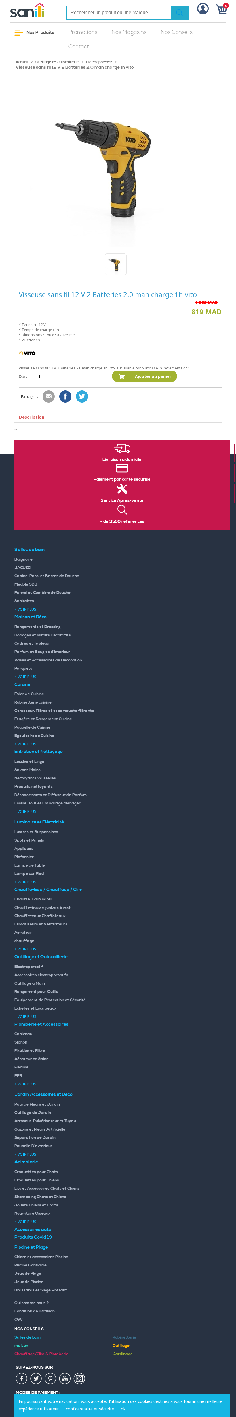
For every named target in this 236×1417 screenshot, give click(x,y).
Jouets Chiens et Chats (36, 1205)
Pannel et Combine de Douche (42, 592)
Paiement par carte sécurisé (122, 479)
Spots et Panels (29, 840)
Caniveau (23, 1034)
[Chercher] (180, 13)
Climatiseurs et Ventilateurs (40, 924)
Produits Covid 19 (33, 1237)
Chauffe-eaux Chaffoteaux (40, 916)
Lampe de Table (29, 865)
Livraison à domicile (122, 459)
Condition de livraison (34, 1311)
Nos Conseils (177, 32)
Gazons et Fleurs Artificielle (39, 1129)
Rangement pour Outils (36, 991)
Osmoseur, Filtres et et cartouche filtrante (54, 710)
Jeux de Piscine (28, 1282)
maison (21, 1345)
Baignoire (23, 559)
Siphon (20, 1042)
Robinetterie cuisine (33, 702)
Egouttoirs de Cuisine (34, 735)
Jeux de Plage (27, 1273)
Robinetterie (124, 1337)
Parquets (23, 668)
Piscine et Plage (31, 1247)
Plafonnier (24, 857)
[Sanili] (34, 10)
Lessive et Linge (29, 761)
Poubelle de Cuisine (32, 727)
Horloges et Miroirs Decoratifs (42, 635)
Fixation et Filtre (29, 1050)
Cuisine (22, 684)
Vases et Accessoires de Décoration (48, 660)
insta (79, 1379)
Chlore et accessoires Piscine (41, 1257)
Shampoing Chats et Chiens (40, 1197)
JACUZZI (22, 567)
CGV (18, 1319)
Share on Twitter (82, 396)
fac (22, 1379)
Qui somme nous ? (31, 1303)
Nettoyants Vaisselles (35, 778)
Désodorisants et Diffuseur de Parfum (50, 795)
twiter (36, 1379)
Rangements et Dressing (37, 626)
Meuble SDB (25, 584)
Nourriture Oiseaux (32, 1213)
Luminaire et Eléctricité (39, 822)
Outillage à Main (29, 983)
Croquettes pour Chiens (36, 1180)
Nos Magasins (129, 32)
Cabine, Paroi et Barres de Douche (46, 576)
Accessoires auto (32, 1229)
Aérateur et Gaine (31, 1059)
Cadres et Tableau (31, 643)
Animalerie (26, 1162)
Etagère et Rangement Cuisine (43, 719)
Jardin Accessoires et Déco (43, 1094)
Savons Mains (27, 770)
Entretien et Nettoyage (38, 751)
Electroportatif (99, 62)
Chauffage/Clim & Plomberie (41, 1354)
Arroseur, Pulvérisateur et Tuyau (45, 1121)
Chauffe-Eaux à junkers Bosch (42, 907)
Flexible (21, 1067)
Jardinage (123, 1354)
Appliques (23, 848)
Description (31, 417)
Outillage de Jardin (32, 1112)
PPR (18, 1075)
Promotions (82, 32)
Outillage (121, 1345)
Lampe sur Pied (29, 873)
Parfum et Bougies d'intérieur (42, 651)
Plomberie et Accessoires (41, 1024)
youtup (65, 1379)
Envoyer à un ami (49, 396)
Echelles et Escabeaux (35, 1008)
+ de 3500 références (122, 521)
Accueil (22, 62)
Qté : (23, 376)
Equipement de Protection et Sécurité (50, 1000)
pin (51, 1379)
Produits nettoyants (33, 786)
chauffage (24, 941)
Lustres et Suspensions (36, 832)
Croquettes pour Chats (36, 1172)
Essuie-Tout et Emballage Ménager (47, 803)
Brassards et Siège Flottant (40, 1290)
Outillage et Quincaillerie (57, 62)
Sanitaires (24, 601)
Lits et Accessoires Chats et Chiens (47, 1188)
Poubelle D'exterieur (33, 1146)
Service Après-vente (122, 500)
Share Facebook (65, 396)
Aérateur (23, 932)
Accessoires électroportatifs (41, 975)
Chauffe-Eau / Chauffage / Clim (48, 889)
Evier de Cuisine (29, 694)
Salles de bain (29, 549)
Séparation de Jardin (35, 1137)
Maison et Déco (30, 617)
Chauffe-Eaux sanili (33, 899)
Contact (78, 46)
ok (123, 1409)
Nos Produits (40, 32)
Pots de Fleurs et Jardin (37, 1104)
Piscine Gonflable (30, 1265)
